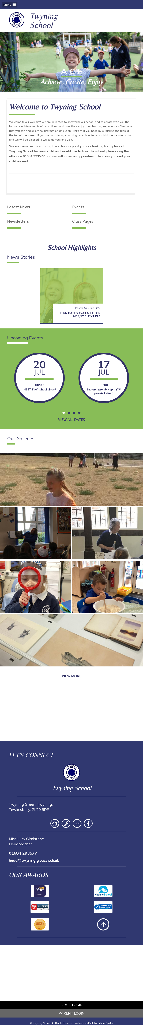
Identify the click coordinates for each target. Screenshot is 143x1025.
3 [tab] (74, 412)
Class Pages (82, 221)
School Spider (105, 1023)
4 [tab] (79, 412)
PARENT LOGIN (71, 1013)
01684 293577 (23, 853)
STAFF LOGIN (71, 1005)
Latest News (18, 207)
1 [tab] (63, 412)
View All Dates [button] (71, 420)
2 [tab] (69, 412)
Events (78, 207)
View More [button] (71, 676)
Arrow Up (103, 924)
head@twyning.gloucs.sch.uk (34, 860)
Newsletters (18, 221)
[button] (9, 4)
